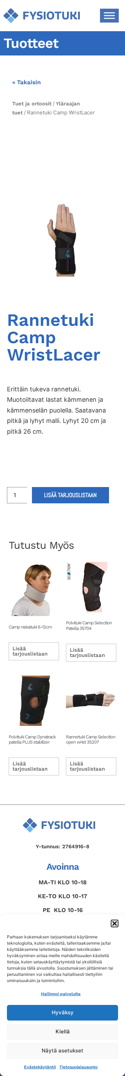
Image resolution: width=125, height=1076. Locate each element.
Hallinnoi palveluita (61, 993)
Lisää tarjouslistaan (70, 495)
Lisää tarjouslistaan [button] (30, 651)
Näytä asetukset (62, 1050)
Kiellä (63, 1031)
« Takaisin (26, 82)
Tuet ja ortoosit (31, 104)
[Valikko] (109, 15)
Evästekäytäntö (40, 1067)
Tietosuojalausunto (78, 1067)
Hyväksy (63, 1012)
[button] (114, 923)
